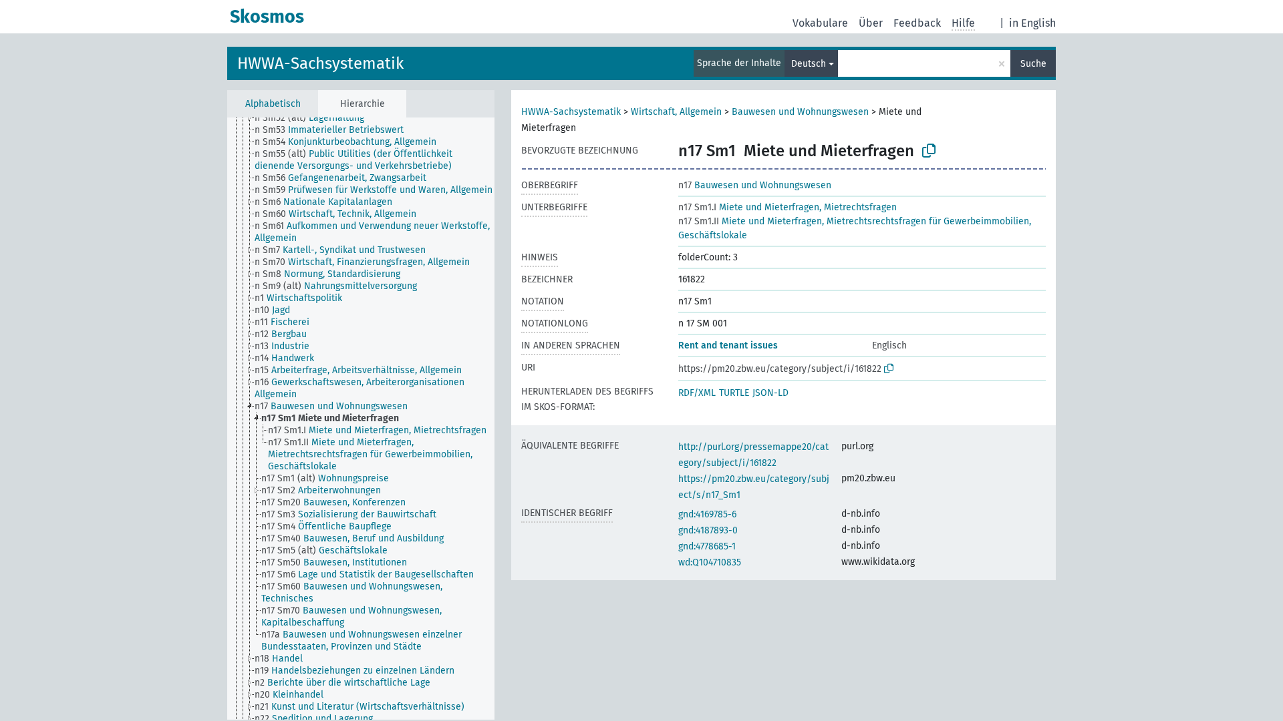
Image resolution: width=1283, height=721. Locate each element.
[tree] (360, 418)
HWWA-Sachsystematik (320, 63)
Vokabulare (820, 23)
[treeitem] (315, 118)
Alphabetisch (273, 103)
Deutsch (808, 63)
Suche (1033, 63)
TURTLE (734, 393)
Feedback (917, 23)
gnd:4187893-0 (708, 530)
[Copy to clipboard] (929, 151)
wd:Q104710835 (709, 562)
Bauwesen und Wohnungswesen (800, 111)
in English (1032, 23)
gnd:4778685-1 (707, 546)
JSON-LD (770, 393)
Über (871, 23)
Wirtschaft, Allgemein (676, 111)
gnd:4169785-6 (707, 514)
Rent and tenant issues (728, 345)
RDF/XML (697, 393)
